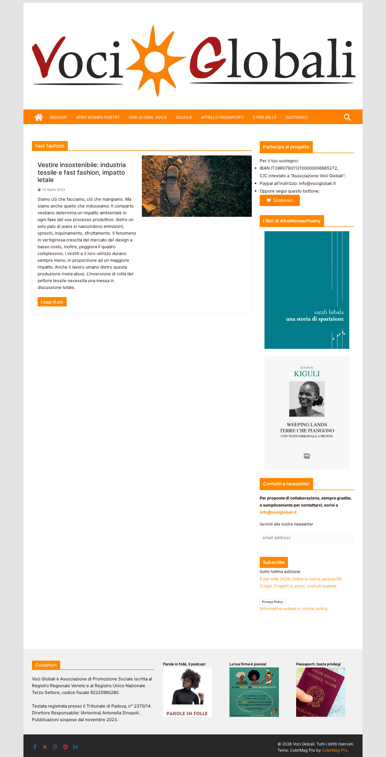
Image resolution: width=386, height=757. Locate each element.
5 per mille (264, 117)
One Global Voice (148, 117)
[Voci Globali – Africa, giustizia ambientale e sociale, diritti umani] (193, 19)
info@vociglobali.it (278, 512)
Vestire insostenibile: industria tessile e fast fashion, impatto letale (82, 172)
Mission (58, 117)
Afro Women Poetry (98, 117)
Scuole (184, 117)
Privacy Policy (272, 602)
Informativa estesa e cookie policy (294, 608)
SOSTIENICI (296, 117)
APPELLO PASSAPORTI (222, 117)
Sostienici (283, 200)
